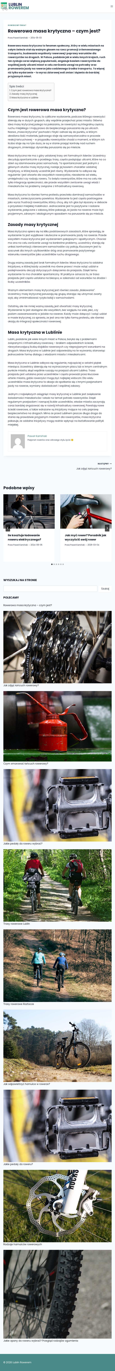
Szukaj (105, 588)
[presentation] (29, 511)
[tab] (52, 564)
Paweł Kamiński (20, 37)
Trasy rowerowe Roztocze (18, 1004)
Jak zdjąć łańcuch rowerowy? (94, 466)
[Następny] (107, 528)
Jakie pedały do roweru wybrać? (22, 843)
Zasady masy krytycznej (24, 93)
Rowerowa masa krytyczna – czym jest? (27, 605)
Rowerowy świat (17, 25)
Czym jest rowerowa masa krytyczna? (31, 90)
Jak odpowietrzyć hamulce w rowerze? (26, 1084)
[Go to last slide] (8, 528)
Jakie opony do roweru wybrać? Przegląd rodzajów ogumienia (40, 1340)
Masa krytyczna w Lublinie (25, 97)
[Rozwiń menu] (111, 6)
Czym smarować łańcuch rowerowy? (25, 763)
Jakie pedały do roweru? (18, 1164)
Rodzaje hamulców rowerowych (22, 1244)
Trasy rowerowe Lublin (16, 923)
